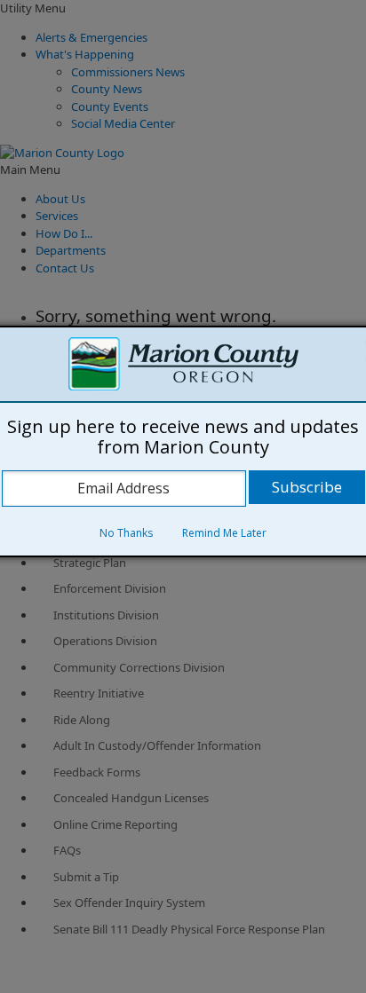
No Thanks (126, 532)
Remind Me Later (224, 532)
